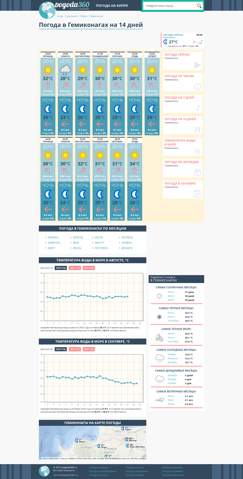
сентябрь (101, 248)
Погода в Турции (98, 467)
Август (171, 295)
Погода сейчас (173, 34)
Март (171, 400)
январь (53, 237)
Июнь (171, 299)
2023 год (89, 349)
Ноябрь (172, 383)
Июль (171, 291)
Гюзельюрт (71, 16)
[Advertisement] (99, 40)
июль (99, 237)
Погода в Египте (135, 467)
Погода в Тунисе (98, 475)
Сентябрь (173, 320)
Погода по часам (179, 76)
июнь (77, 248)
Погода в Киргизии (173, 475)
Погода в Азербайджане (103, 471)
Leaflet (45, 458)
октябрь (127, 237)
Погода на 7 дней (179, 97)
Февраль (173, 358)
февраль (54, 243)
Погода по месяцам (181, 162)
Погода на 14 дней (180, 119)
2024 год (89, 268)
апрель (78, 237)
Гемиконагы (96, 16)
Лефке (83, 16)
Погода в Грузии (135, 475)
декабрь (127, 248)
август (99, 243)
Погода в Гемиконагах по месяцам (92, 228)
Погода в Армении (172, 471)
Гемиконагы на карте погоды (92, 423)
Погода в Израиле (172, 467)
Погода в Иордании (137, 471)
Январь (172, 354)
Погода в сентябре (180, 183)
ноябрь (126, 243)
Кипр (60, 16)
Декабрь (172, 362)
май (76, 243)
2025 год (75, 268)
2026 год (60, 268)
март (51, 248)
